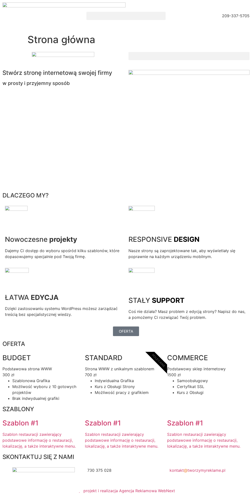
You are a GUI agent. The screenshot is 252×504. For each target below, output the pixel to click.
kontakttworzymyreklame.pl (197, 470)
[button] (125, 16)
